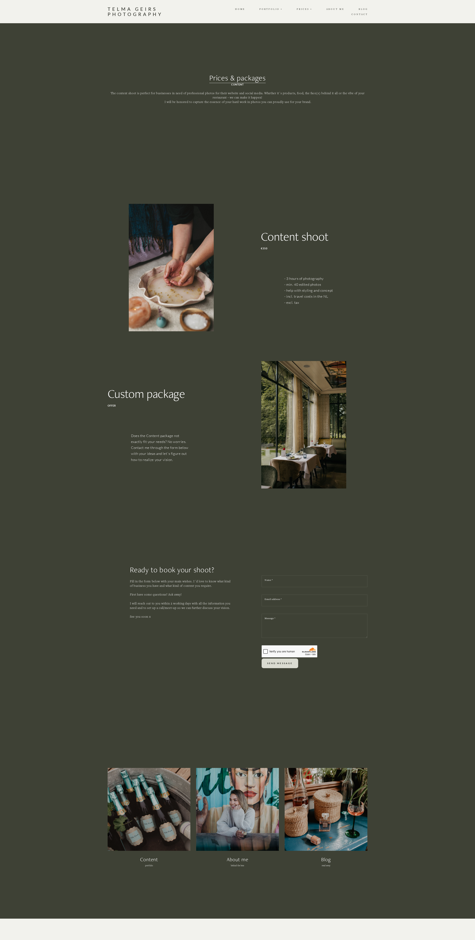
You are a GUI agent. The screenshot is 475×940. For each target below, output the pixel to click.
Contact (359, 14)
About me (335, 9)
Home (240, 9)
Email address (273, 599)
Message (270, 618)
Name (269, 580)
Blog (363, 9)
